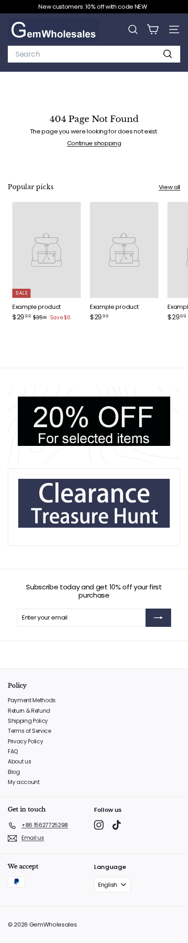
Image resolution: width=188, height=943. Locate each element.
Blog (14, 772)
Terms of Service (29, 731)
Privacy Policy (25, 741)
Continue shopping (94, 143)
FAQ (13, 751)
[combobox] (94, 54)
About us (19, 761)
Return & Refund (29, 711)
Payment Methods (32, 700)
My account (24, 782)
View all (169, 187)
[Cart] (152, 29)
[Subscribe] (158, 618)
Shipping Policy (28, 721)
